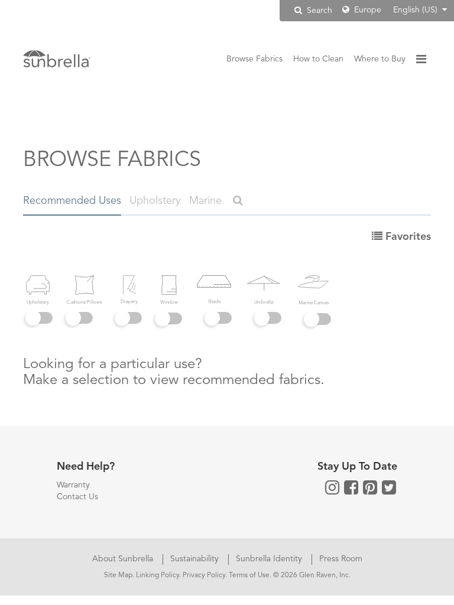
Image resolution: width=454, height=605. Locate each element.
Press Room (340, 559)
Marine (205, 201)
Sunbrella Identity (270, 559)
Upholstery (155, 201)
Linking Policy (157, 575)
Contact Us (77, 497)
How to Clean (318, 59)
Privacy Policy (204, 575)
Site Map (118, 575)
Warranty (73, 485)
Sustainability (195, 559)
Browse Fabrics (254, 59)
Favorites (406, 237)
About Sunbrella (123, 559)
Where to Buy (380, 59)
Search (318, 10)
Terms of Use (249, 575)
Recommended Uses (72, 201)
